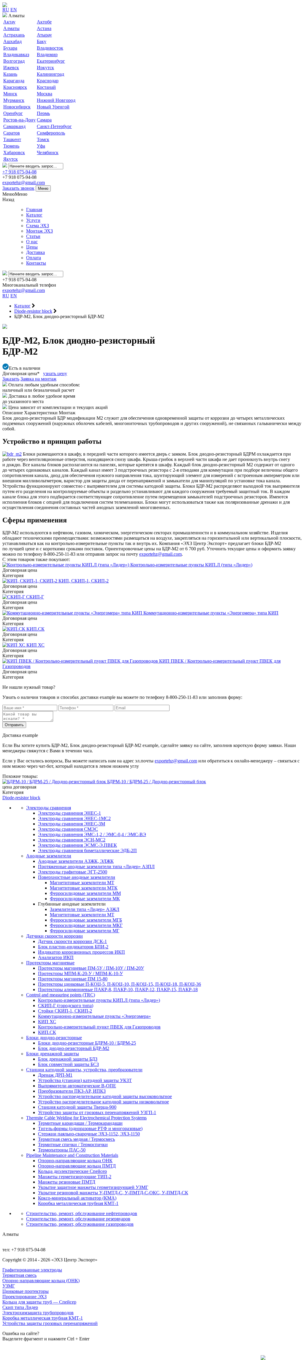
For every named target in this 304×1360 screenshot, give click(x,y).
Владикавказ (16, 54)
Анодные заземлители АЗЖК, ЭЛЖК (76, 861)
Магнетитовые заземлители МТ (82, 882)
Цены (32, 246)
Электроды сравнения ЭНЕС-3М (71, 823)
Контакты (36, 263)
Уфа (41, 146)
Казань (10, 74)
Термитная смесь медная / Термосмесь (76, 1139)
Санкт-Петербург (54, 126)
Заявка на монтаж (38, 378)
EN (13, 9)
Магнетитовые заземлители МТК (84, 887)
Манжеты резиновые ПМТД (66, 1181)
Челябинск (47, 152)
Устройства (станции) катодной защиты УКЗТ (85, 1080)
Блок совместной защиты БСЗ (68, 1064)
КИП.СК (47, 1032)
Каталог (34, 214)
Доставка (35, 252)
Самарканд (14, 126)
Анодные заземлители (48, 855)
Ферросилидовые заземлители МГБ (86, 920)
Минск (10, 93)
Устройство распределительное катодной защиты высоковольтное (105, 1096)
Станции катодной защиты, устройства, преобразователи (84, 1069)
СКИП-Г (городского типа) (65, 1005)
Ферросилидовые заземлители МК (85, 898)
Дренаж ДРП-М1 (55, 1075)
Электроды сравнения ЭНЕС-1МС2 (74, 818)
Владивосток (50, 47)
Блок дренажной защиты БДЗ (67, 1059)
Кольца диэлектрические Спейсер (72, 1171)
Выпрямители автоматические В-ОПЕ (77, 1085)
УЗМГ (8, 1285)
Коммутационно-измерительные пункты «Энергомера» (94, 1016)
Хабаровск (14, 152)
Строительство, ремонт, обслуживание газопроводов (80, 1224)
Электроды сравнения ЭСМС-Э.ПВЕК (77, 845)
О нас (32, 241)
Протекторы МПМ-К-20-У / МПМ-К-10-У (80, 973)
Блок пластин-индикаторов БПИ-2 (73, 946)
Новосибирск (17, 106)
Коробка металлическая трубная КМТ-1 (78, 1203)
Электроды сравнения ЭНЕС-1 (69, 813)
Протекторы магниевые (50, 962)
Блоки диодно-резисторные (54, 1037)
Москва (44, 93)
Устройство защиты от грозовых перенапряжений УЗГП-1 (97, 1112)
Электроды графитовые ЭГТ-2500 (72, 871)
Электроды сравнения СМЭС (68, 829)
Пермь (43, 113)
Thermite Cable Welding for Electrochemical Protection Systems (86, 1117)
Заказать (10, 378)
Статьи (33, 236)
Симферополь (51, 132)
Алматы (11, 28)
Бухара (10, 47)
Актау (9, 21)
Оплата (33, 257)
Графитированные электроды (32, 1269)
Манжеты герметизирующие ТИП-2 (74, 1176)
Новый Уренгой (53, 106)
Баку (41, 41)
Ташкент (12, 139)
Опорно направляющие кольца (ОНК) (41, 1280)
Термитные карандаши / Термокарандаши (80, 1123)
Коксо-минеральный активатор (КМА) (77, 1198)
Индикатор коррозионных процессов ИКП (81, 952)
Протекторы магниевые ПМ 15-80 (72, 978)
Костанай (46, 87)
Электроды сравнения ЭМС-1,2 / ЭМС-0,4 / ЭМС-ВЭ (92, 834)
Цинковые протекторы (25, 1291)
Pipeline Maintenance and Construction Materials (72, 1155)
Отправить (14, 725)
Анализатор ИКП (56, 957)
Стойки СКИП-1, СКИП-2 (65, 1010)
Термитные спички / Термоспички (73, 1144)
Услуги (33, 220)
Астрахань (14, 34)
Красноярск (15, 87)
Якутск (10, 159)
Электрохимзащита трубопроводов (38, 1312)
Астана (44, 28)
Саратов (11, 132)
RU (5, 9)
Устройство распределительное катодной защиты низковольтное (103, 1101)
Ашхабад (12, 41)
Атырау (44, 34)
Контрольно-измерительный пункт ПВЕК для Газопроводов (99, 1026)
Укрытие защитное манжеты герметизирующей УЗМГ (93, 1187)
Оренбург (13, 113)
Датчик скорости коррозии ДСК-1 (72, 941)
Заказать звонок (18, 188)
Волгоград (14, 61)
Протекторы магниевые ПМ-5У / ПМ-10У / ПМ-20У (91, 968)
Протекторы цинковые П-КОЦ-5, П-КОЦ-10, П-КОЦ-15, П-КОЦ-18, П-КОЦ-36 (119, 984)
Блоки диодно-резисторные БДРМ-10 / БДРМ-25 (87, 1042)
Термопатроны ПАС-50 (62, 1149)
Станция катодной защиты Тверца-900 (77, 1107)
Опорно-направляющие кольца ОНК (75, 1160)
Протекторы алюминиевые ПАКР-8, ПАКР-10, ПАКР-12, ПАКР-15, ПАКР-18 (118, 989)
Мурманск (13, 100)
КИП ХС (47, 1021)
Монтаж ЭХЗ (39, 230)
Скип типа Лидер (20, 1307)
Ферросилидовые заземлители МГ (84, 930)
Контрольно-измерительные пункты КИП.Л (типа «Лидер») (99, 1000)
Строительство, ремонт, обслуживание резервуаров (78, 1218)
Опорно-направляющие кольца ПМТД (77, 1165)
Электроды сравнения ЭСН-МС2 (71, 839)
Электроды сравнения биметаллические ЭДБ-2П (87, 850)
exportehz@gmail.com (23, 182)
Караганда (13, 80)
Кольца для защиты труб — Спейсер (39, 1301)
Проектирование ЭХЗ (24, 1296)
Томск (43, 139)
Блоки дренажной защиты (52, 1053)
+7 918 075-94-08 (19, 171)
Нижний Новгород (56, 100)
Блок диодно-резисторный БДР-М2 (73, 1048)
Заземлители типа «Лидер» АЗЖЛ (84, 909)
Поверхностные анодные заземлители (76, 877)
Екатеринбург (51, 61)
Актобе (44, 21)
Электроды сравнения (48, 807)
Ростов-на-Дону (19, 119)
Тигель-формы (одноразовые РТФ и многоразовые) (90, 1128)
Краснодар (47, 80)
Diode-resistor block (21, 797)
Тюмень (11, 146)
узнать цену (55, 373)
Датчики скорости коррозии (54, 936)
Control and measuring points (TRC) (60, 994)
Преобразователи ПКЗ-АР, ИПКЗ (72, 1091)
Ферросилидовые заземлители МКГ (86, 925)
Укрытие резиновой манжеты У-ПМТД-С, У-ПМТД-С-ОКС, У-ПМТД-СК (113, 1192)
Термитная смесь (19, 1275)
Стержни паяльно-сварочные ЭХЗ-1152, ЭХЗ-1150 (89, 1133)
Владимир (47, 54)
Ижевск (11, 67)
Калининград (50, 74)
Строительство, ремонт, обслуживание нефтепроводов (81, 1213)
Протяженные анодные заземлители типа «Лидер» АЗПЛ (96, 866)
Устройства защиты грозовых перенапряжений (50, 1323)
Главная (34, 209)
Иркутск (45, 67)
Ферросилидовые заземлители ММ (85, 893)
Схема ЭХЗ (37, 225)
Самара (44, 119)
